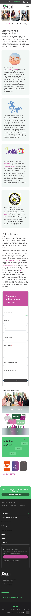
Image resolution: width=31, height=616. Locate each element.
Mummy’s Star (23, 270)
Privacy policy (5, 609)
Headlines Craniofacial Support (9, 265)
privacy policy (15, 561)
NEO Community (11, 252)
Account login (24, 1)
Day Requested (7, 312)
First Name (6, 320)
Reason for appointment (9, 370)
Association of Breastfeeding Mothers (11, 260)
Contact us (22, 505)
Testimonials (13, 505)
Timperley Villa (7, 214)
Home (3, 24)
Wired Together (7, 163)
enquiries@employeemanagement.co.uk (12, 597)
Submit (15, 380)
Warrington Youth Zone (9, 166)
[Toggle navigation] (15, 6)
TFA (22, 612)
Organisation (7, 354)
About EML (8, 24)
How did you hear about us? (11, 362)
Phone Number (7, 337)
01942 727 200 (17, 1)
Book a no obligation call (15, 494)
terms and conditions (7, 561)
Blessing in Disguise (13, 69)
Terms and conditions (15, 609)
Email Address (7, 345)
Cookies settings (25, 609)
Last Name (6, 329)
